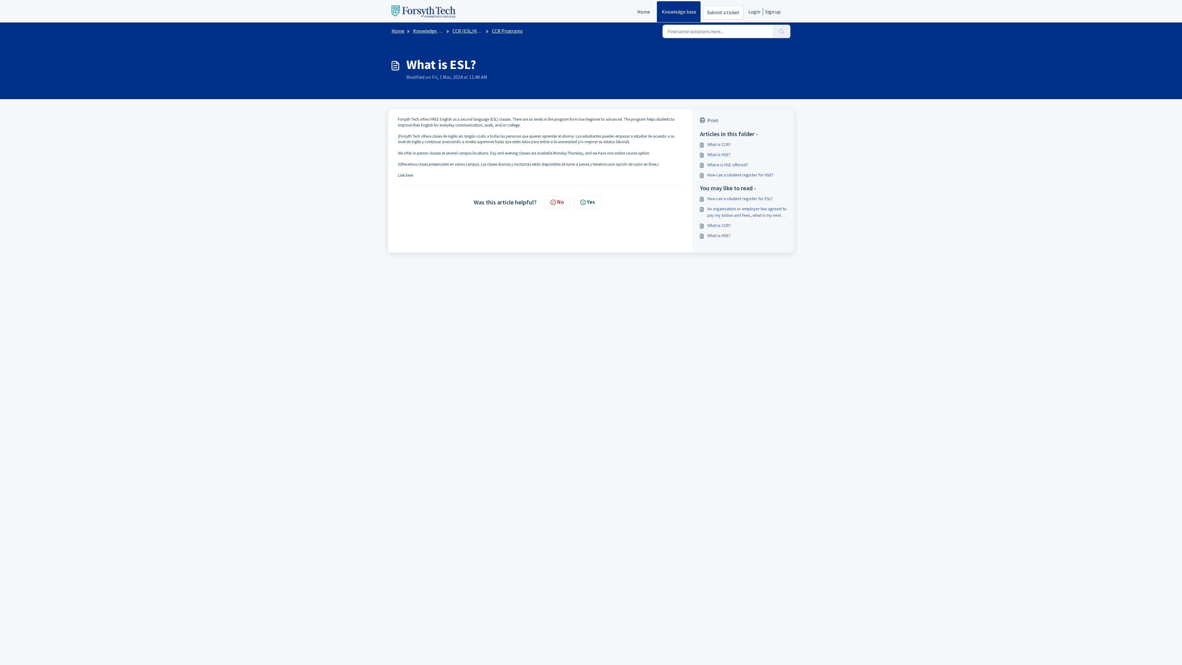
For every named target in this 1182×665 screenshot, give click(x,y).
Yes (591, 201)
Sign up (773, 12)
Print (712, 120)
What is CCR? (719, 144)
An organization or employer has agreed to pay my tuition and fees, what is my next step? (746, 212)
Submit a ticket (723, 12)
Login (754, 12)
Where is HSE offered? (727, 164)
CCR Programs (507, 31)
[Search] (781, 31)
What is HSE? (718, 154)
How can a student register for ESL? (740, 198)
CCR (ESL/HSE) (468, 31)
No (560, 201)
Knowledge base (679, 12)
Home (643, 12)
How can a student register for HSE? (740, 175)
